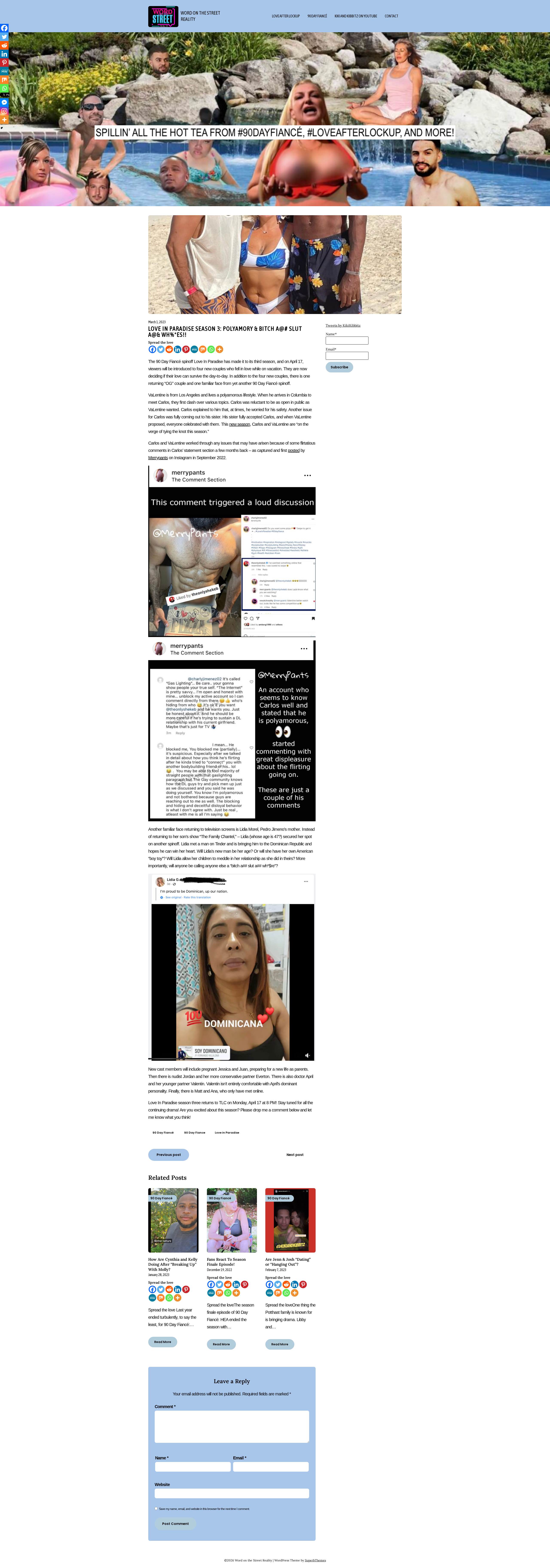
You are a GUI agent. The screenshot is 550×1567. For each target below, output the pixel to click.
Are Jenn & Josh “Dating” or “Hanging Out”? (288, 1262)
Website (162, 1484)
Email (239, 1458)
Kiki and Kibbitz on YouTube (356, 16)
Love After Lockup (286, 16)
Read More (162, 1342)
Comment (165, 1406)
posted (293, 450)
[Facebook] (152, 349)
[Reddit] (169, 349)
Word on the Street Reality (200, 16)
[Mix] (202, 349)
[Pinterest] (186, 349)
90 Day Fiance (194, 1133)
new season (239, 424)
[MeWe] (194, 349)
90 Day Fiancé (317, 16)
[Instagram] (4, 111)
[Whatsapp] (211, 349)
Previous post (169, 1154)
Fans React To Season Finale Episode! (226, 1262)
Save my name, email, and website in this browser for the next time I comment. (204, 1509)
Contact (391, 16)
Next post (295, 1154)
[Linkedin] (177, 349)
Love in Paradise (227, 1133)
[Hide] (1, 128)
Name (161, 1458)
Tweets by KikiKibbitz (343, 325)
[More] (219, 349)
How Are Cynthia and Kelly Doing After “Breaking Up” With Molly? (172, 1264)
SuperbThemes (315, 1560)
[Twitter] (161, 349)
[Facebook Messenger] (4, 102)
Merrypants (158, 457)
